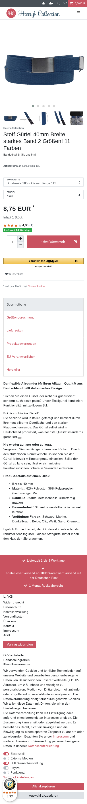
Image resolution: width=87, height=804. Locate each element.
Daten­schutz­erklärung (43, 746)
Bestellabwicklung (15, 612)
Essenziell (17, 753)
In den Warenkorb (52, 241)
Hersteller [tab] (13, 369)
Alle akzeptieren (43, 786)
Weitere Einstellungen (18, 777)
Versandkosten (36, 286)
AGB (6, 635)
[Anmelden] (44, 3)
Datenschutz (12, 607)
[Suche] (58, 3)
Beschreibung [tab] (16, 304)
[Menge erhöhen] (20, 238)
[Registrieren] (51, 3)
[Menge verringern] (20, 245)
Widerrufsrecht (13, 602)
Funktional (17, 772)
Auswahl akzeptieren (43, 795)
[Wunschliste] (65, 3)
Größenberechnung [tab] (21, 317)
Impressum (11, 630)
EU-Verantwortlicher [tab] (21, 356)
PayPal (15, 768)
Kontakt (8, 626)
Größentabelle (13, 655)
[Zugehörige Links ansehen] (19, 437)
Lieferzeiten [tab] (15, 330)
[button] (43, 263)
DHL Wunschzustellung (26, 763)
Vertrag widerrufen (20, 644)
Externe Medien (21, 758)
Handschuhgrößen (16, 660)
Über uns (9, 621)
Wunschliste (15, 274)
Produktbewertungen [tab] (21, 343)
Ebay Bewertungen (16, 664)
